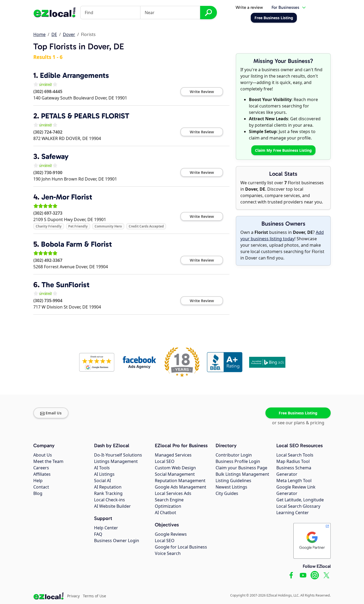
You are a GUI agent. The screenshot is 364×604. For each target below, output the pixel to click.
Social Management (175, 474)
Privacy (73, 595)
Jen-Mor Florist (66, 197)
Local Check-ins (109, 500)
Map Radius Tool (293, 461)
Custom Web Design (175, 468)
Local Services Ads (173, 493)
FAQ (98, 534)
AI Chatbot (165, 512)
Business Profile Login (238, 461)
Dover (69, 34)
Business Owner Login (116, 540)
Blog (37, 493)
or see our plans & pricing (298, 423)
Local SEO (165, 461)
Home (39, 34)
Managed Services (173, 455)
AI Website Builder (112, 506)
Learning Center (292, 512)
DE (54, 34)
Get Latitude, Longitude (300, 500)
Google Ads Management (180, 487)
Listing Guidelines (233, 480)
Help (38, 480)
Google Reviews (171, 534)
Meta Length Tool (294, 480)
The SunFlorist (66, 284)
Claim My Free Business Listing (283, 150)
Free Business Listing (298, 412)
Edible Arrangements (74, 75)
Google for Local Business (181, 547)
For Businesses (285, 7)
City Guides (227, 493)
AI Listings (104, 474)
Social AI (102, 480)
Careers (41, 468)
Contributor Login (234, 455)
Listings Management (116, 461)
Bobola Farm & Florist (76, 244)
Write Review (202, 91)
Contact (41, 487)
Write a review (249, 7)
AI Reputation (108, 487)
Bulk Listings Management (242, 474)
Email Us (54, 412)
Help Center (106, 528)
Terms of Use (94, 595)
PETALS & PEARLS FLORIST (85, 115)
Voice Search (168, 553)
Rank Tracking (108, 493)
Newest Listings (231, 487)
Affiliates (42, 474)
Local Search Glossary (298, 506)
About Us (42, 455)
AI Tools (102, 468)
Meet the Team (48, 461)
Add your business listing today (282, 235)
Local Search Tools (294, 455)
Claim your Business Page (241, 468)
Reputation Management (180, 480)
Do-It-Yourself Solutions (118, 455)
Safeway (54, 156)
